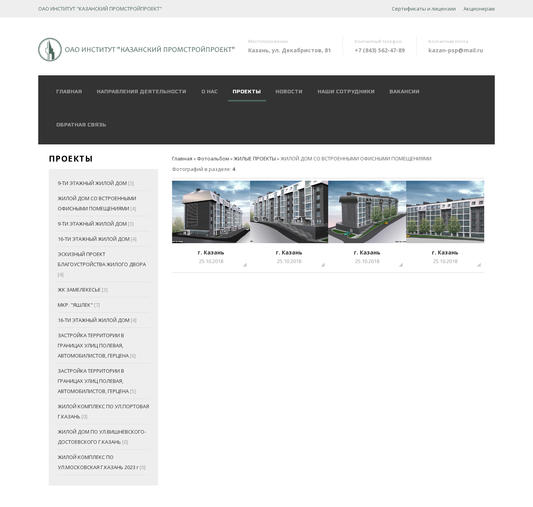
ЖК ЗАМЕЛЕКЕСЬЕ (79, 289)
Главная (182, 158)
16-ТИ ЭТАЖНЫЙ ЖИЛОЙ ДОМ (94, 238)
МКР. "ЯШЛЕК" (75, 304)
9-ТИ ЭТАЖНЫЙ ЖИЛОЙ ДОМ (92, 183)
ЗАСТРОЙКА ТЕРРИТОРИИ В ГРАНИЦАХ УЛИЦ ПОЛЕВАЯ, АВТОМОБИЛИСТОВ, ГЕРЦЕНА (93, 345)
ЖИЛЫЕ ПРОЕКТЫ (255, 158)
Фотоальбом (213, 158)
